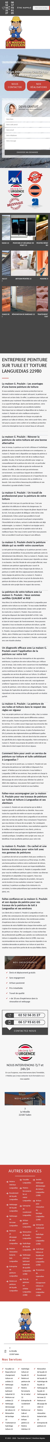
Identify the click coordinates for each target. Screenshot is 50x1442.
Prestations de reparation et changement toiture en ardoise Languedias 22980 (40, 1283)
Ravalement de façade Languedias (13, 1196)
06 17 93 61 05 (9, 8)
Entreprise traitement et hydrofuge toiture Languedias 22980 (40, 1234)
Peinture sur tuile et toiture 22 (25, 1413)
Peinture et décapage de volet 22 (42, 1404)
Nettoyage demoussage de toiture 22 (10, 1407)
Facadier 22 (9, 1369)
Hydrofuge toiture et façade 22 (25, 1372)
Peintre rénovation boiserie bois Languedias (13, 1255)
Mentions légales (38, 1438)
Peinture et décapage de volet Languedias (13, 1237)
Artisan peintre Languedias (27, 1224)
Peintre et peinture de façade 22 (25, 1381)
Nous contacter (15, 86)
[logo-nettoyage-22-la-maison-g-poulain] (15, 32)
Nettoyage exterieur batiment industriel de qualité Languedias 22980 (27, 1264)
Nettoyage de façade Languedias (13, 1208)
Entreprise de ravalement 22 (26, 1404)
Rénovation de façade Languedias (27, 1235)
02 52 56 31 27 (3, 8)
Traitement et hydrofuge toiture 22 (10, 1426)
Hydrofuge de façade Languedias (27, 1247)
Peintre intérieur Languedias (13, 1185)
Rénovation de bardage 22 (9, 1416)
